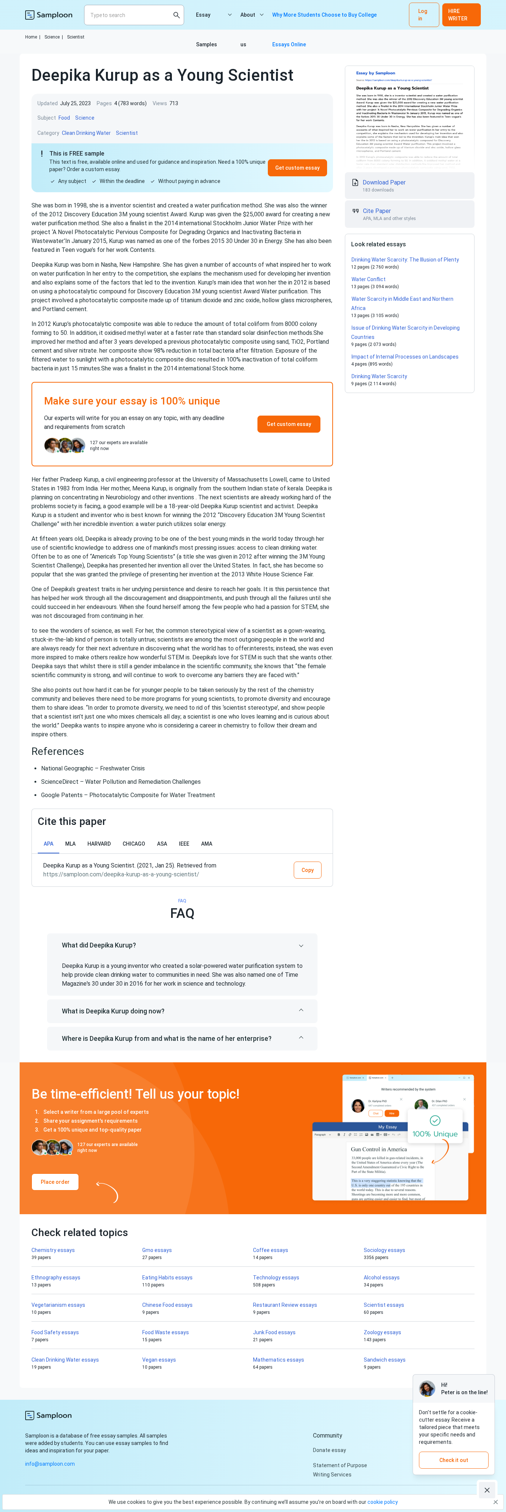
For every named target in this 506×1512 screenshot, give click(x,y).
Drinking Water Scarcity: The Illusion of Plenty (405, 260)
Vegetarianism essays (58, 1305)
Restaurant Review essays (285, 1305)
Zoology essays (382, 1332)
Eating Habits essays (167, 1277)
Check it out (453, 1460)
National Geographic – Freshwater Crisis (93, 768)
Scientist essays (384, 1305)
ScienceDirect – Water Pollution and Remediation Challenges (121, 781)
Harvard (99, 844)
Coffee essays (270, 1250)
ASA (162, 844)
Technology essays (276, 1277)
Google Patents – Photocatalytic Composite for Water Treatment (128, 795)
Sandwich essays (385, 1360)
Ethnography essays (55, 1277)
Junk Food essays (274, 1332)
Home (32, 37)
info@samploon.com (50, 1464)
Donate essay (329, 1450)
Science (53, 37)
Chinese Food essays (167, 1305)
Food (64, 118)
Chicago (134, 844)
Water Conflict (369, 279)
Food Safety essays (55, 1332)
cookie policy (382, 1502)
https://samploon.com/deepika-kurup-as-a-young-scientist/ (121, 874)
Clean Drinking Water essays (65, 1360)
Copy (308, 870)
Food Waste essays (165, 1332)
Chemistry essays (53, 1250)
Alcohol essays (382, 1277)
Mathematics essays (278, 1360)
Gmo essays (157, 1250)
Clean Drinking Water (86, 133)
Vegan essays (159, 1360)
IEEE (184, 844)
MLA (70, 844)
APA (48, 844)
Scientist (75, 37)
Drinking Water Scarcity (379, 376)
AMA (206, 844)
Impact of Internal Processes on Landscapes (405, 357)
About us (247, 21)
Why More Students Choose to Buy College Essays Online (324, 21)
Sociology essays (384, 1250)
